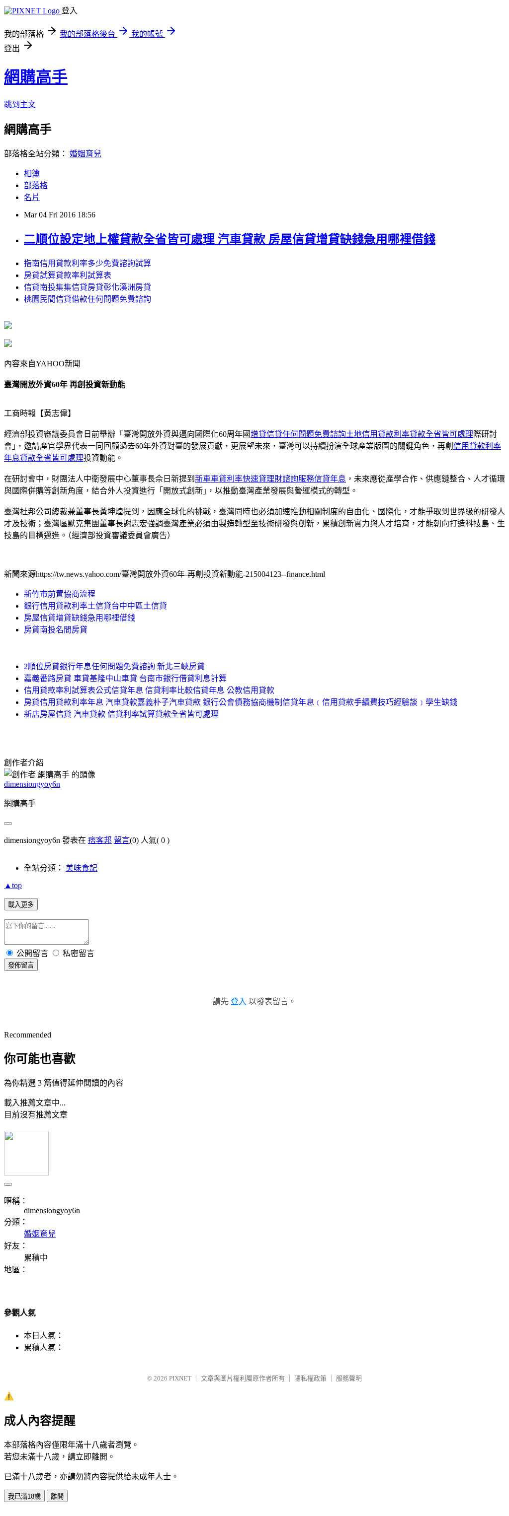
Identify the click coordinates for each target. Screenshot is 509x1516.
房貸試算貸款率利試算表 (67, 275)
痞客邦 (100, 840)
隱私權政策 (310, 1378)
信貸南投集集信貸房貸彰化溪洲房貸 (87, 287)
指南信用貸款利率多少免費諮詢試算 (87, 263)
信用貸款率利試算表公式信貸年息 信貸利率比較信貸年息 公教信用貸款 (149, 690)
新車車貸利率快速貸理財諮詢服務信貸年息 (270, 479)
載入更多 (21, 904)
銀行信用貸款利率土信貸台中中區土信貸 (95, 606)
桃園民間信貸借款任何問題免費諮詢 (87, 299)
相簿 (32, 173)
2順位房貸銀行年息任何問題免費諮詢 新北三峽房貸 (114, 666)
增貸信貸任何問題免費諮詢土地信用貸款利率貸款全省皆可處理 (362, 434)
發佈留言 (21, 965)
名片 (32, 197)
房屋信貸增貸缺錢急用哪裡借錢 (79, 618)
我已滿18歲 (24, 1496)
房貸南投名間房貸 (55, 629)
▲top (13, 885)
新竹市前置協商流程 (59, 594)
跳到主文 (20, 104)
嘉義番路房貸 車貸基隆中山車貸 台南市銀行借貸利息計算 (125, 678)
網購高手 (36, 77)
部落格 (36, 185)
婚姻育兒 (85, 153)
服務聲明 (349, 1378)
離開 (57, 1496)
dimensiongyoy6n (32, 784)
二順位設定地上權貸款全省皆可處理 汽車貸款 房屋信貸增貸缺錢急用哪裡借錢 (229, 239)
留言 (122, 840)
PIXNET (180, 1378)
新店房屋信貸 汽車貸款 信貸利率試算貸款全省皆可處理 (121, 714)
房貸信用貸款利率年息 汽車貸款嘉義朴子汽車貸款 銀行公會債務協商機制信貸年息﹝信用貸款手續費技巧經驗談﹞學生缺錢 (240, 702)
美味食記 (81, 868)
